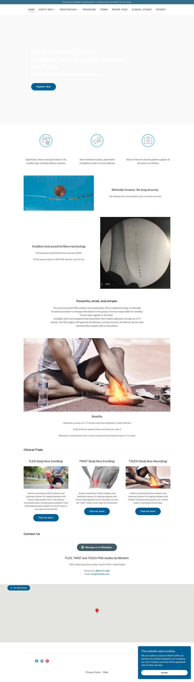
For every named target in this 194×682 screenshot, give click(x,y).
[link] (36, 661)
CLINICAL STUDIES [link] (142, 9)
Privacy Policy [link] (93, 672)
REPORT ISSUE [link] (120, 9)
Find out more (46, 517)
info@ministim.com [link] (100, 574)
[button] (47, 9)
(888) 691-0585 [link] (102, 571)
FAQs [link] (105, 672)
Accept (164, 672)
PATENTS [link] (161, 9)
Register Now (43, 86)
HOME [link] (31, 9)
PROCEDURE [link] (89, 9)
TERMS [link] (104, 9)
